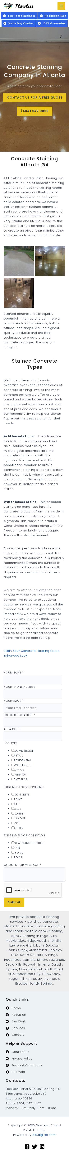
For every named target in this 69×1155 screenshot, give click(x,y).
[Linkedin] (42, 1146)
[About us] (16, 1014)
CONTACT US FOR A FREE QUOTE (34, 97)
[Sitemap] (15, 1071)
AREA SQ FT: (12, 729)
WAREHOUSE (23, 765)
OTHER (18, 828)
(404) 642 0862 (34, 111)
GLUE (17, 809)
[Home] (13, 1008)
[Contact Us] (17, 1052)
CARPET (19, 813)
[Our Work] (16, 1021)
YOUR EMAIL (14, 701)
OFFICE (19, 770)
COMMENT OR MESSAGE (22, 865)
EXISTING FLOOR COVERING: (24, 787)
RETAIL (18, 755)
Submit (14, 902)
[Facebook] (27, 1146)
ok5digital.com (44, 1135)
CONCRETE (22, 794)
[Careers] (15, 1034)
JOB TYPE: (11, 743)
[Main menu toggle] (61, 6)
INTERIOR (20, 774)
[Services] (15, 1028)
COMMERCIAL (24, 751)
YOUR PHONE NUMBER (21, 687)
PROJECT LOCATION (19, 715)
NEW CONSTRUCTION (29, 843)
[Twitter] (34, 1146)
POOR (18, 857)
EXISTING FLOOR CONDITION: (25, 835)
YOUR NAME (14, 672)
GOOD (19, 852)
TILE (16, 804)
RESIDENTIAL (22, 760)
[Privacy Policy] (19, 1058)
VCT (17, 823)
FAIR (17, 848)
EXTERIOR (20, 779)
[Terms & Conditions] (24, 1065)
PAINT (18, 799)
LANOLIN (20, 818)
